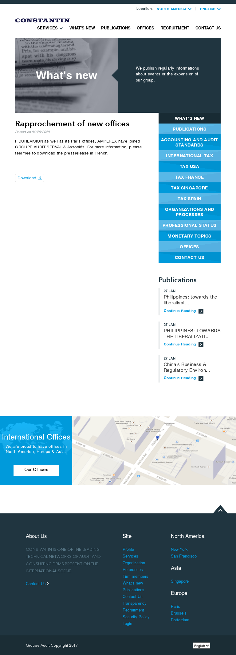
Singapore (180, 581)
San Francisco (184, 556)
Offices (145, 28)
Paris (175, 606)
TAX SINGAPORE (189, 187)
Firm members (135, 576)
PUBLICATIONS (189, 128)
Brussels (179, 613)
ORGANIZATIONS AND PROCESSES (189, 212)
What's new (82, 28)
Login (127, 623)
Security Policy (136, 616)
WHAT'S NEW (189, 118)
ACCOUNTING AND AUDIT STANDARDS (189, 142)
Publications (116, 28)
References (133, 569)
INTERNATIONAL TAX (189, 155)
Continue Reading (180, 310)
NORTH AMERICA (172, 8)
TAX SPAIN (189, 198)
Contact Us (208, 28)
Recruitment (174, 28)
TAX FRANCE (189, 177)
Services (48, 28)
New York (179, 549)
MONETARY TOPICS (189, 235)
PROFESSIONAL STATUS (190, 225)
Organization (134, 563)
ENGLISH (208, 8)
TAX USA (189, 166)
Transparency (135, 603)
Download (28, 178)
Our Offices (36, 470)
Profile (128, 549)
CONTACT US (189, 257)
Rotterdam (180, 620)
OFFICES (189, 246)
